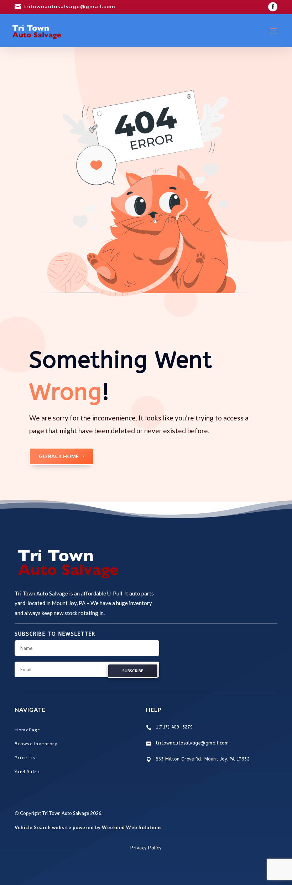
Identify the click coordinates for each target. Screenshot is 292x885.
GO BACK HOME (59, 456)
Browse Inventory (36, 743)
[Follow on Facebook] (272, 6)
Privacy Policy (146, 847)
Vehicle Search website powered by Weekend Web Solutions (88, 827)
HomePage (27, 729)
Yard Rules (27, 771)
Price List (26, 757)
